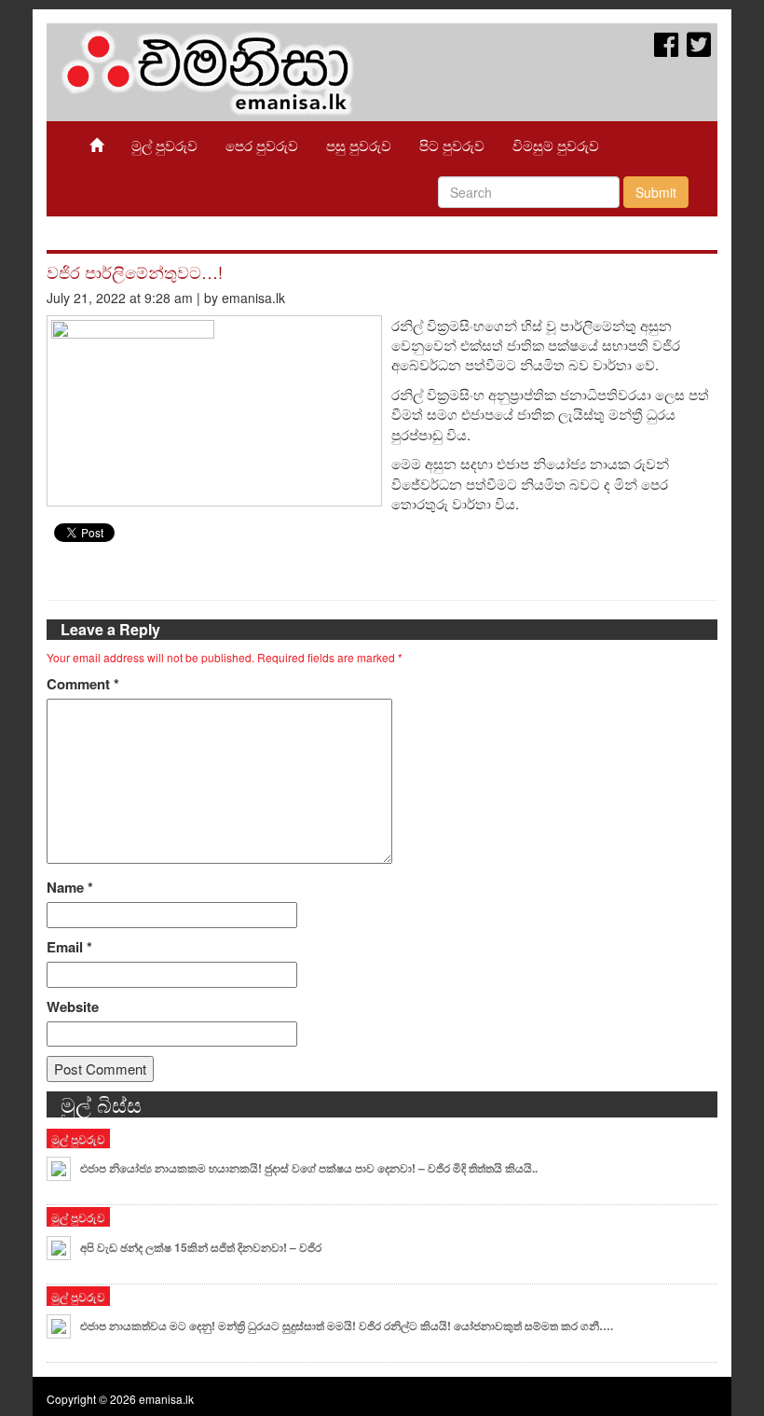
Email (69, 947)
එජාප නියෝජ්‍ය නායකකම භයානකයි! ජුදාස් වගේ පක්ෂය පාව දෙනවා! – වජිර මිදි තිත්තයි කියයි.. (309, 1167)
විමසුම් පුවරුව (555, 145)
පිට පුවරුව (451, 145)
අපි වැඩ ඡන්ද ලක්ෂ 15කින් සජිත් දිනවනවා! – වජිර (200, 1247)
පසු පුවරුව (358, 145)
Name (70, 887)
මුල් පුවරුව (164, 145)
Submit (655, 192)
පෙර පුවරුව (261, 145)
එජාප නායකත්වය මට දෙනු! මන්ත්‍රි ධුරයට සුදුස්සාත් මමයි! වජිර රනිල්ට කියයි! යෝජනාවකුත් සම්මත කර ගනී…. (346, 1325)
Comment (83, 684)
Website (73, 1007)
